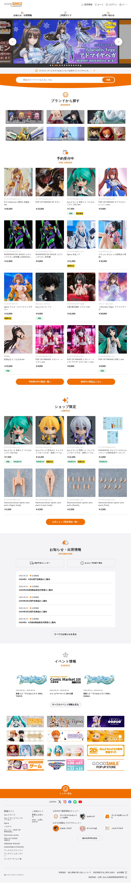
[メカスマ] (24, 140)
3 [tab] (55, 65)
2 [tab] (52, 65)
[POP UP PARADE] (65, 140)
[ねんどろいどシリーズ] (24, 123)
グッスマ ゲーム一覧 (13, 859)
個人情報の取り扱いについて (79, 872)
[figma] (65, 123)
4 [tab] (58, 65)
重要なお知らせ (37, 815)
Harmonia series (11, 835)
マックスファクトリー (13, 850)
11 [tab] (76, 65)
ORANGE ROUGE (12, 844)
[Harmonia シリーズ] (106, 140)
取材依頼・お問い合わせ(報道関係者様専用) (106, 877)
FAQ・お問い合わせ (37, 821)
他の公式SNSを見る (89, 838)
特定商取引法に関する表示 (104, 872)
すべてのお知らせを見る (65, 634)
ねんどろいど (9, 815)
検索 (108, 80)
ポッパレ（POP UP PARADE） (12, 831)
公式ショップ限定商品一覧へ (65, 522)
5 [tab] (62, 65)
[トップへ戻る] (65, 789)
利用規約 (62, 872)
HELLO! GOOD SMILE (11, 839)
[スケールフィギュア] (106, 123)
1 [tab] (50, 65)
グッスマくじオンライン (13, 854)
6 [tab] (64, 65)
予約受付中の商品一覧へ (40, 382)
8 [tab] (69, 65)
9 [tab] (71, 65)
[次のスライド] (118, 42)
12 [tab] (78, 65)
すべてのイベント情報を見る (65, 704)
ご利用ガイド (37, 811)
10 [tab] (73, 65)
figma (6, 823)
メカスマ (8, 826)
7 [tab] (66, 65)
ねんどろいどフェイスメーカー (13, 819)
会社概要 (120, 872)
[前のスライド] (12, 42)
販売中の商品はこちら (91, 382)
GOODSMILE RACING (14, 847)
